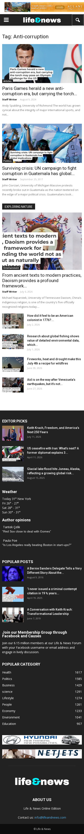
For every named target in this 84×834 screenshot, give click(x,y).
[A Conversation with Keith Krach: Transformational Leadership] (13, 614)
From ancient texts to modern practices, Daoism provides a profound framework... (41, 280)
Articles (7, 81)
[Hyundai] (42, 743)
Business (8, 685)
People (7, 704)
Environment (11, 717)
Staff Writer (9, 99)
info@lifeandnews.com (50, 817)
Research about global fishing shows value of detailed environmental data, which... (53, 340)
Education (9, 724)
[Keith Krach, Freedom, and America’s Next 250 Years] (13, 433)
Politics (7, 160)
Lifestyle (8, 698)
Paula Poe (10, 540)
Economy (8, 711)
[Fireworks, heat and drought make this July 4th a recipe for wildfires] (13, 364)
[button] (78, 20)
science (7, 692)
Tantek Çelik (11, 527)
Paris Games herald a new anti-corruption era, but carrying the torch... (39, 91)
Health (6, 672)
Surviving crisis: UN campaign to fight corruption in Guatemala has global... (39, 171)
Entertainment (11, 267)
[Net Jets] (42, 757)
